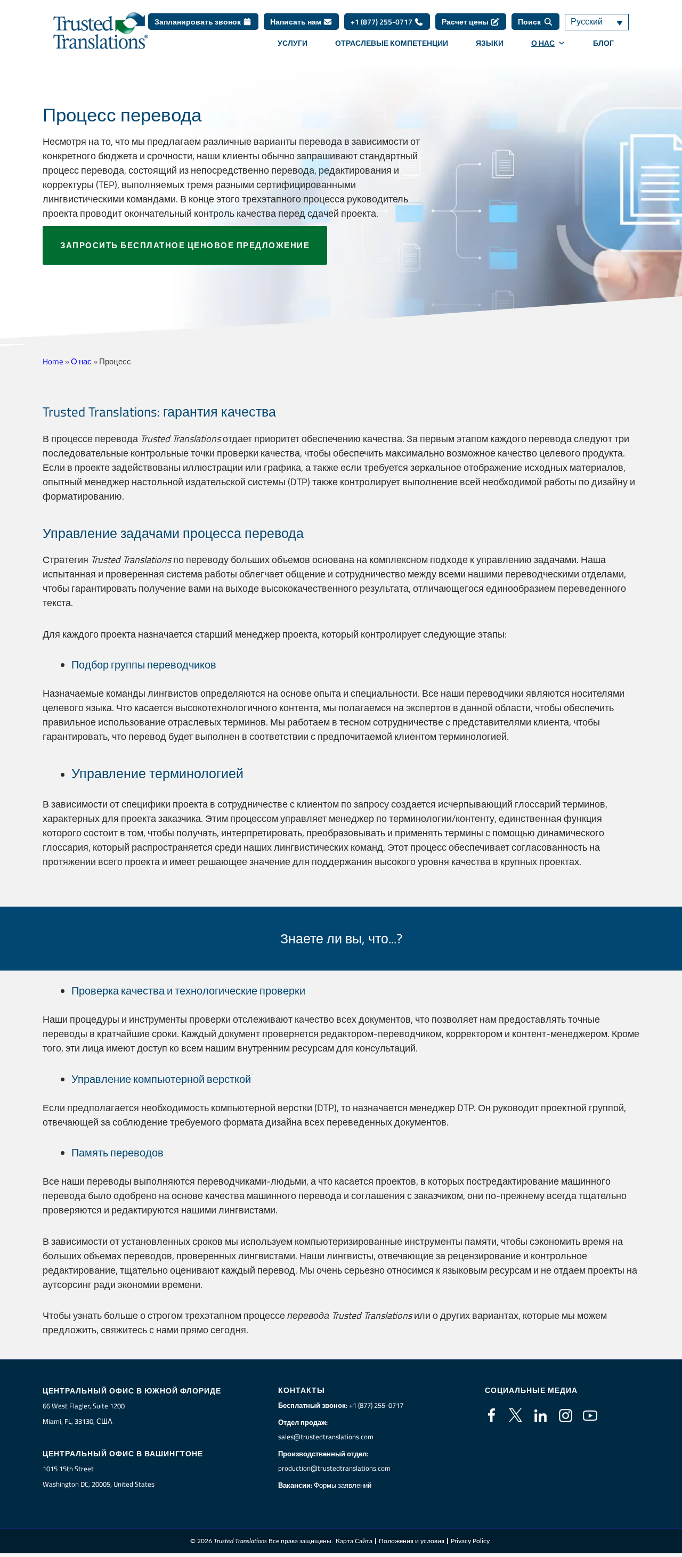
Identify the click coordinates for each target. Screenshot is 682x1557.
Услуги (292, 43)
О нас (543, 43)
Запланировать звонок (198, 21)
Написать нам (296, 21)
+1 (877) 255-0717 (382, 21)
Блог (603, 43)
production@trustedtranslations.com (334, 1468)
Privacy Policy (470, 1541)
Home (53, 361)
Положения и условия (411, 1541)
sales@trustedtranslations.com (326, 1436)
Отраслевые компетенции (391, 43)
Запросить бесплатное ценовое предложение (185, 245)
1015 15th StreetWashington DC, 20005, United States (99, 1476)
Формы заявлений (342, 1485)
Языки (490, 43)
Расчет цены (466, 21)
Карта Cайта (354, 1541)
